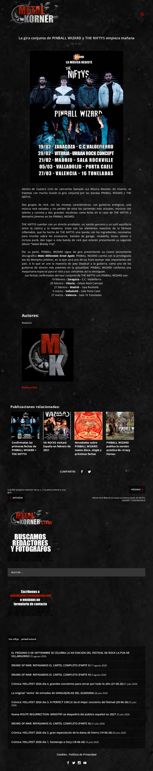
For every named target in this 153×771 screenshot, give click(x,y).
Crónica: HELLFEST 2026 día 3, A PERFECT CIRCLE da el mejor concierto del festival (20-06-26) (69, 702)
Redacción (30, 387)
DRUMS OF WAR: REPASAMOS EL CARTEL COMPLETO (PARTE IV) (51, 674)
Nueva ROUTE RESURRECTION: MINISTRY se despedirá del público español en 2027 (63, 714)
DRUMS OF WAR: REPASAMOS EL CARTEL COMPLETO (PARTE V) (50, 665)
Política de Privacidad (82, 754)
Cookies (62, 754)
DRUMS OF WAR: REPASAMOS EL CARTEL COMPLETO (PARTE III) (51, 723)
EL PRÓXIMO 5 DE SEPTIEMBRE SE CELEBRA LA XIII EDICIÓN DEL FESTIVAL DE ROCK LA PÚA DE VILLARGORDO (70, 654)
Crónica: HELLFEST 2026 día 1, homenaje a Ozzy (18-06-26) (48, 742)
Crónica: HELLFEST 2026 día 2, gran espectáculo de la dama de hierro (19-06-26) (61, 732)
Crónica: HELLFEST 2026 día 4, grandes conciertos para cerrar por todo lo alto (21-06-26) (67, 684)
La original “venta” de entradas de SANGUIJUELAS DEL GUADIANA (52, 693)
